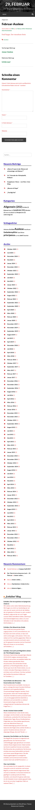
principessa (9, 235)
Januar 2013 (11, 530)
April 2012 (10, 548)
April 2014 (10, 484)
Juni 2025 (10, 253)
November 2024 (12, 256)
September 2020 (12, 306)
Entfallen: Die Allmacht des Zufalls (14, 627)
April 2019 (10, 342)
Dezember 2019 (12, 324)
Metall (13, 212)
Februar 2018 (11, 359)
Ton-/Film (17, 235)
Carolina (21, 806)
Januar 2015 (11, 452)
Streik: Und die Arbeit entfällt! (13, 710)
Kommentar (6, 90)
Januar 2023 (11, 285)
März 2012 (10, 552)
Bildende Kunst (8, 210)
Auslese (6, 39)
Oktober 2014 (11, 463)
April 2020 (10, 310)
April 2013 (10, 520)
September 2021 (12, 302)
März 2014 (10, 488)
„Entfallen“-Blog (13, 596)
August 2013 (11, 509)
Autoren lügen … (17, 588)
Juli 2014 (10, 473)
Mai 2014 (10, 481)
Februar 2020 (11, 317)
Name (4, 115)
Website (4, 131)
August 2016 (11, 391)
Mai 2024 (10, 260)
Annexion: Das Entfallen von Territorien (16, 736)
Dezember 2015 (12, 413)
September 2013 (12, 506)
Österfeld (25, 235)
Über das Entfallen (9, 764)
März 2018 (10, 356)
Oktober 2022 (11, 288)
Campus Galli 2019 (25, 569)
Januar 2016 (11, 409)
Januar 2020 (11, 320)
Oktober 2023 (11, 270)
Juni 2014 (10, 477)
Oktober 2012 (11, 541)
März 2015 (10, 445)
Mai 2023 (10, 281)
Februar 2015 (11, 448)
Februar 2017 (11, 374)
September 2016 (12, 388)
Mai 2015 (10, 438)
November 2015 (12, 416)
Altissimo (6, 229)
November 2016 (12, 384)
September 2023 (12, 274)
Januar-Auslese (7, 52)
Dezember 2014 (12, 456)
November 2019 (12, 327)
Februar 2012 (11, 555)
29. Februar (17, 4)
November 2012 (12, 538)
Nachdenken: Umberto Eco (20, 584)
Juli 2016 (10, 395)
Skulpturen (21, 212)
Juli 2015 (10, 431)
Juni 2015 (10, 434)
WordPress (22, 804)
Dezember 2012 (12, 534)
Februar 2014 (11, 491)
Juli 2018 (10, 349)
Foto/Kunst (27, 229)
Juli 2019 (10, 338)
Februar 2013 (11, 527)
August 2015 (11, 427)
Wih (12, 28)
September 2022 (12, 292)
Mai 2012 (10, 545)
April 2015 (10, 441)
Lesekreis (19, 210)
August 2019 (11, 334)
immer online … (19, 575)
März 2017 (10, 370)
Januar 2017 (11, 377)
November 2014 (12, 459)
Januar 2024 (11, 263)
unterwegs (8, 214)
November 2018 (12, 345)
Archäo (25, 207)
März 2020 (10, 313)
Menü (4, 14)
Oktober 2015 (11, 420)
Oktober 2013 (11, 502)
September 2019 (12, 331)
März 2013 (10, 523)
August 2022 (11, 295)
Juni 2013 (10, 513)
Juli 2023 (10, 277)
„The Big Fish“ (11, 192)
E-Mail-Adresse (7, 123)
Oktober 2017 (11, 363)
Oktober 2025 (11, 249)
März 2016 (10, 402)
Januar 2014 (11, 495)
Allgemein (5, 19)
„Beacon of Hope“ (12, 188)
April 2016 (10, 399)
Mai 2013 (10, 516)
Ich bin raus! (6, 62)
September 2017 (12, 367)
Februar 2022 (11, 299)
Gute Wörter (21, 232)
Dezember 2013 (12, 498)
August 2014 (11, 470)
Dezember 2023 (12, 267)
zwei (21, 235)
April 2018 (10, 352)
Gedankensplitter (10, 232)
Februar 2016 (11, 406)
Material (8, 212)
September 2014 (12, 466)
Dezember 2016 (12, 381)
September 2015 (12, 424)
